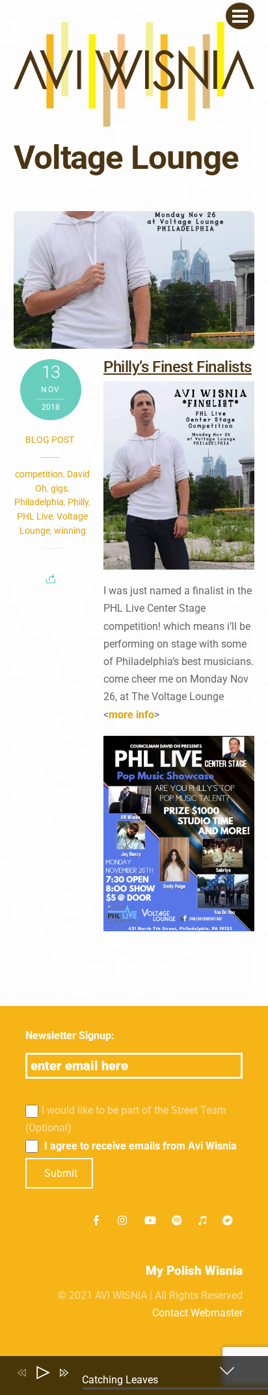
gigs (59, 488)
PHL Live (35, 516)
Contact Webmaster (197, 1313)
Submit (60, 1173)
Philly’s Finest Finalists (177, 367)
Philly (78, 502)
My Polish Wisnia (194, 1270)
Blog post (49, 439)
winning (70, 530)
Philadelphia (39, 502)
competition (39, 474)
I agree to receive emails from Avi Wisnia (139, 1146)
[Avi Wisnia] (134, 119)
